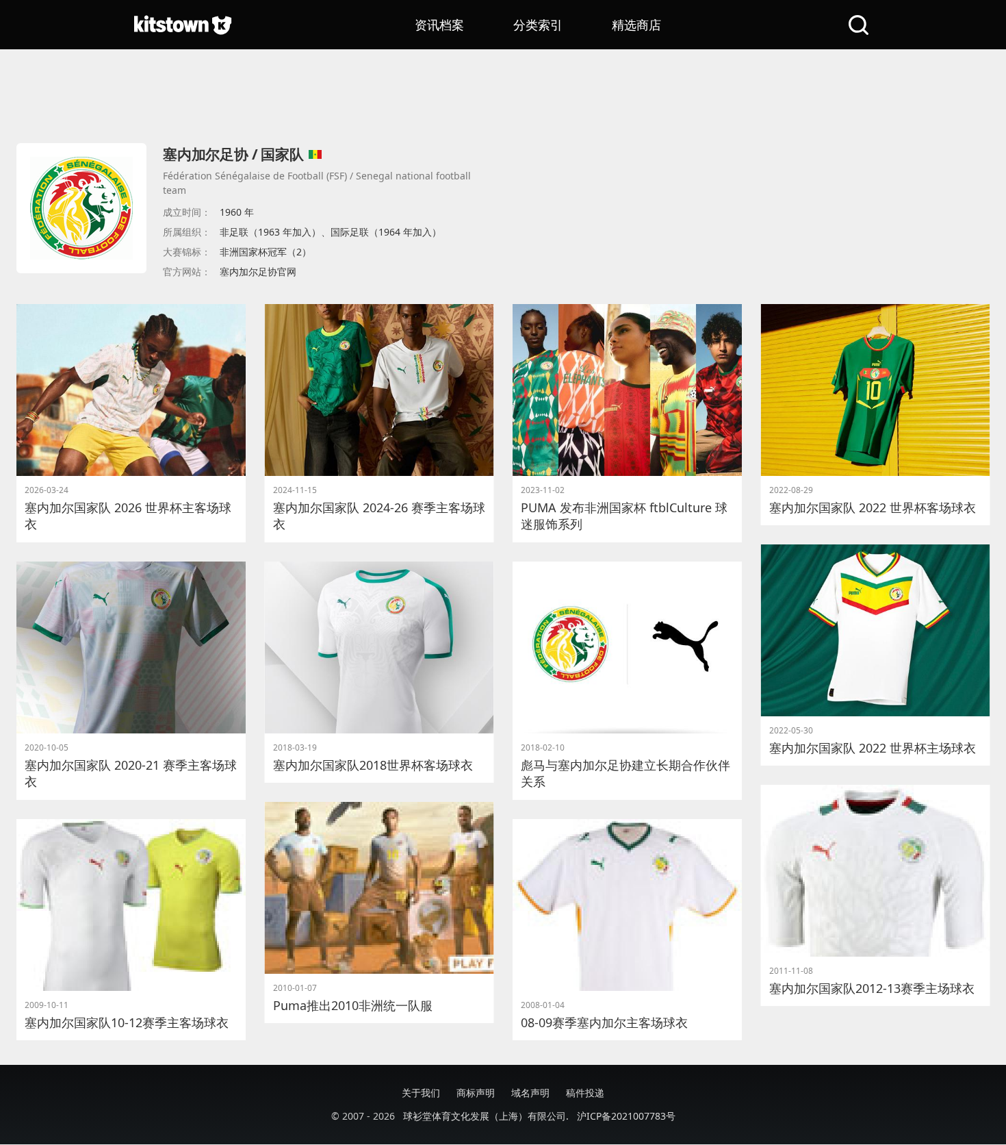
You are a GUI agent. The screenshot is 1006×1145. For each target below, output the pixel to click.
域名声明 (530, 1092)
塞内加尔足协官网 (258, 271)
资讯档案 (439, 24)
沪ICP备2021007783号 (626, 1115)
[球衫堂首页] (182, 24)
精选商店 (636, 24)
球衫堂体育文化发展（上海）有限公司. (486, 1115)
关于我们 (421, 1092)
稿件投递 (585, 1092)
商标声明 (475, 1092)
